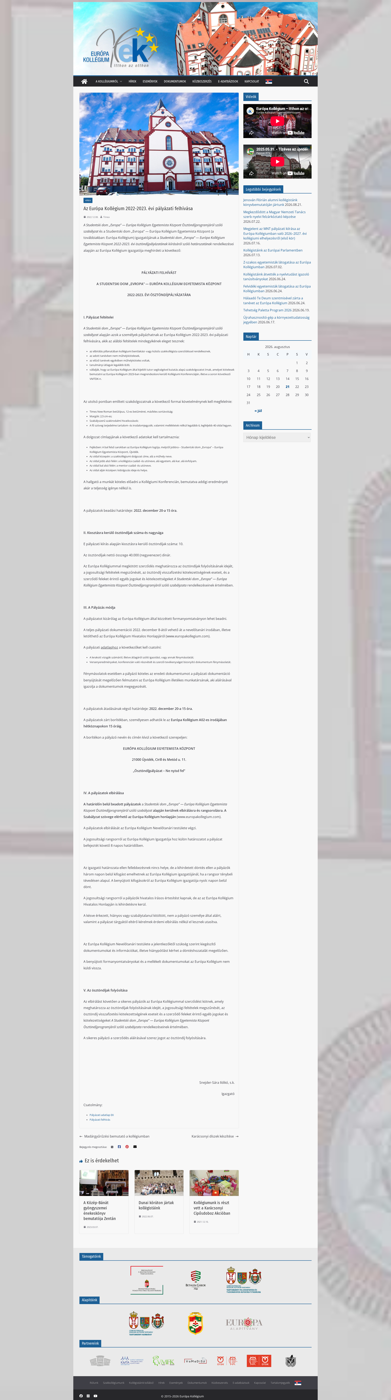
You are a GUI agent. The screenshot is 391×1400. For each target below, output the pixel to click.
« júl (258, 410)
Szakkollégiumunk (113, 1383)
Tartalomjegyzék (280, 1383)
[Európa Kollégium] (84, 81)
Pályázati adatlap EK (102, 1115)
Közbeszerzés (202, 81)
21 (287, 386)
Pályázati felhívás (100, 1119)
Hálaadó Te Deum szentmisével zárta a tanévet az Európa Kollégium (273, 300)
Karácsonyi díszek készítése (213, 1136)
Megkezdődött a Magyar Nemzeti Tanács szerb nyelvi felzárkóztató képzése (274, 214)
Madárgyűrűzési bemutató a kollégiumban (116, 1136)
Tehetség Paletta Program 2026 (267, 310)
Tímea (106, 217)
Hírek (132, 81)
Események (150, 81)
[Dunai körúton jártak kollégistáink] (159, 1172)
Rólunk (94, 1383)
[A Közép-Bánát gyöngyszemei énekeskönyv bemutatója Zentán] (104, 1172)
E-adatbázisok (228, 81)
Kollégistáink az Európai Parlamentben (273, 250)
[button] (120, 81)
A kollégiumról (107, 81)
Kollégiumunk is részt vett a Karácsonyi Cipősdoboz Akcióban (212, 1208)
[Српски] (269, 81)
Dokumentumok (175, 81)
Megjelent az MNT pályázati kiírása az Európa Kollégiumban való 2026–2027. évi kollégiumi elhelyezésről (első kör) (275, 233)
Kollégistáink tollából (141, 1383)
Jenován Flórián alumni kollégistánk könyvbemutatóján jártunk (270, 202)
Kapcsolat (252, 81)
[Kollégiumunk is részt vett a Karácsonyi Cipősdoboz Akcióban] (214, 1172)
